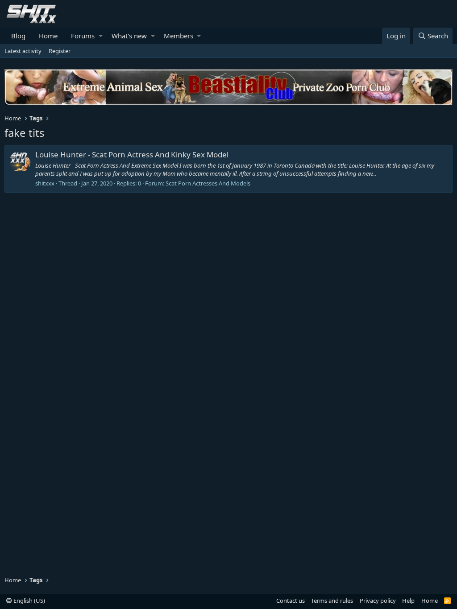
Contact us (290, 601)
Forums (83, 35)
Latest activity (23, 51)
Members (178, 35)
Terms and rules (332, 601)
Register (60, 51)
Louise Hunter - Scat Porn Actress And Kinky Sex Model (131, 154)
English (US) (28, 601)
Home (48, 35)
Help (408, 601)
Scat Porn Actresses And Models (208, 183)
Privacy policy (378, 601)
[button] (100, 36)
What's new (129, 35)
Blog (18, 35)
